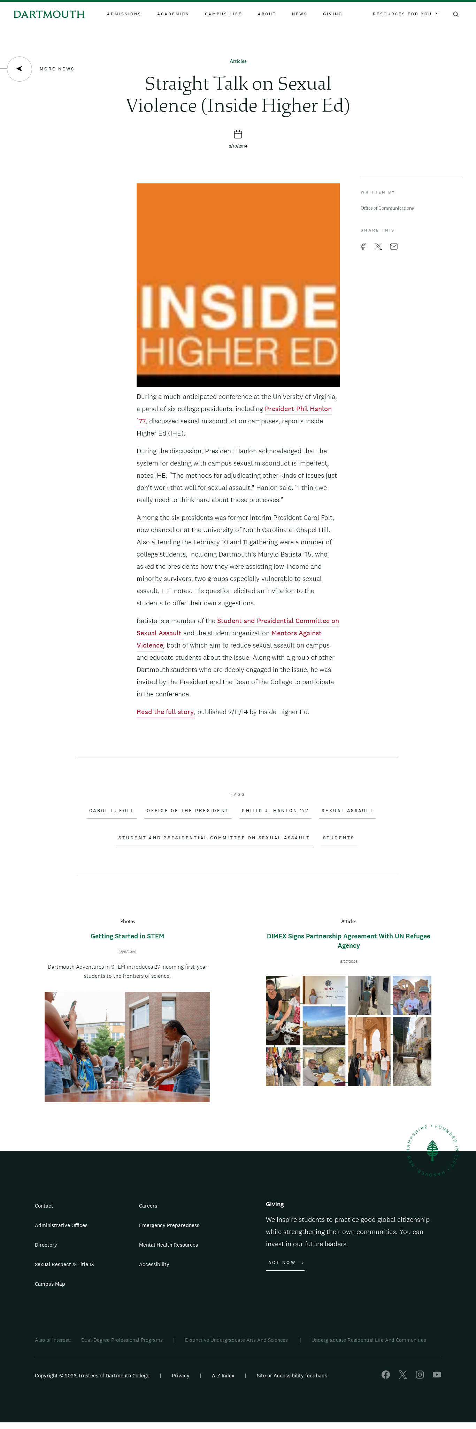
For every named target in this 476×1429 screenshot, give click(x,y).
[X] (403, 1377)
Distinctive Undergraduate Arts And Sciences (237, 1340)
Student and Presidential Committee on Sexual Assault (214, 838)
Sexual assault (348, 811)
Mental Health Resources (168, 1244)
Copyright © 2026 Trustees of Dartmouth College (92, 1375)
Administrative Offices (61, 1225)
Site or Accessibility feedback (292, 1375)
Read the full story (165, 711)
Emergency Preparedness (169, 1225)
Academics (173, 14)
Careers (148, 1205)
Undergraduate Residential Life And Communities (369, 1340)
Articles (238, 61)
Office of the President (188, 811)
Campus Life (223, 14)
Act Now (282, 1262)
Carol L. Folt (111, 811)
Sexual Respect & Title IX (64, 1264)
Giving (333, 14)
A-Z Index (223, 1375)
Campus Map (50, 1283)
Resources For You (402, 14)
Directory (46, 1244)
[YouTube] (437, 1377)
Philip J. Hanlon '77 (275, 811)
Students (339, 838)
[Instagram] (420, 1377)
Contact (44, 1205)
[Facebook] (386, 1377)
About (267, 14)
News (299, 14)
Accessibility (154, 1264)
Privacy (181, 1375)
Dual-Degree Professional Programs (122, 1340)
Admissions (124, 14)
